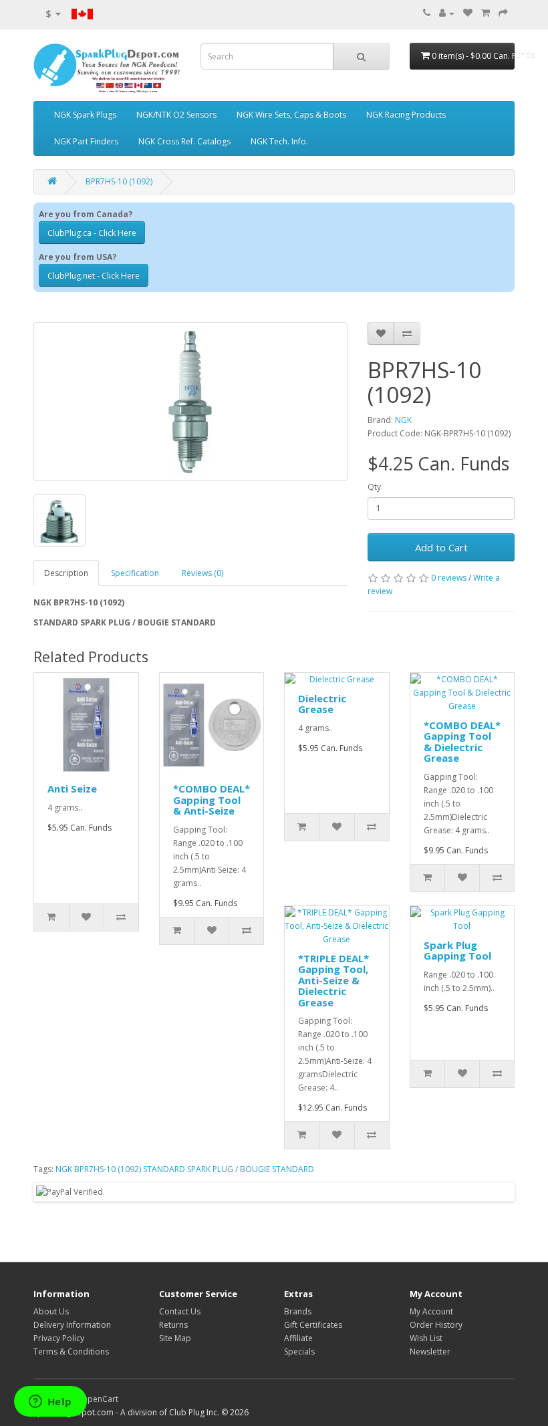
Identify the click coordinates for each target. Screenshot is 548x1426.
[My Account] (446, 13)
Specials (299, 1351)
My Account (431, 1311)
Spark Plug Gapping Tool (457, 950)
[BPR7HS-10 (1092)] (190, 401)
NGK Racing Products (406, 114)
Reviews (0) (202, 573)
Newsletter (430, 1351)
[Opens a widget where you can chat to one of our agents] (50, 1402)
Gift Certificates (313, 1324)
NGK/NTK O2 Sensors (176, 114)
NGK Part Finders (86, 141)
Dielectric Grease (322, 704)
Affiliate (298, 1338)
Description (66, 573)
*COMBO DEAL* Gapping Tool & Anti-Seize (211, 799)
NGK (403, 420)
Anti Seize (72, 788)
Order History (436, 1324)
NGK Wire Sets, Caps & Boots (291, 114)
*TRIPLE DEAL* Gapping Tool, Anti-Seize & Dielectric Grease (333, 980)
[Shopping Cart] (485, 13)
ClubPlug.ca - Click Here (91, 233)
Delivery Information (72, 1324)
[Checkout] (503, 13)
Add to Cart (441, 547)
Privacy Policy (58, 1338)
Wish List (426, 1338)
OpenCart (99, 1399)
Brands (297, 1311)
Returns (173, 1324)
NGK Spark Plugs (85, 114)
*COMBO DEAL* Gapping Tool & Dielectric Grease (462, 741)
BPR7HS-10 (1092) (119, 181)
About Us (51, 1311)
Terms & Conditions (71, 1351)
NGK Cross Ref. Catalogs (184, 141)
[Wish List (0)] (467, 13)
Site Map (175, 1338)
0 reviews (448, 577)
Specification (135, 573)
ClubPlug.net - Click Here (93, 275)
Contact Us (179, 1311)
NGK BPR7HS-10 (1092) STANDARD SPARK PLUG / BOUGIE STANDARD (184, 1169)
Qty (374, 486)
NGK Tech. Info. (279, 141)
